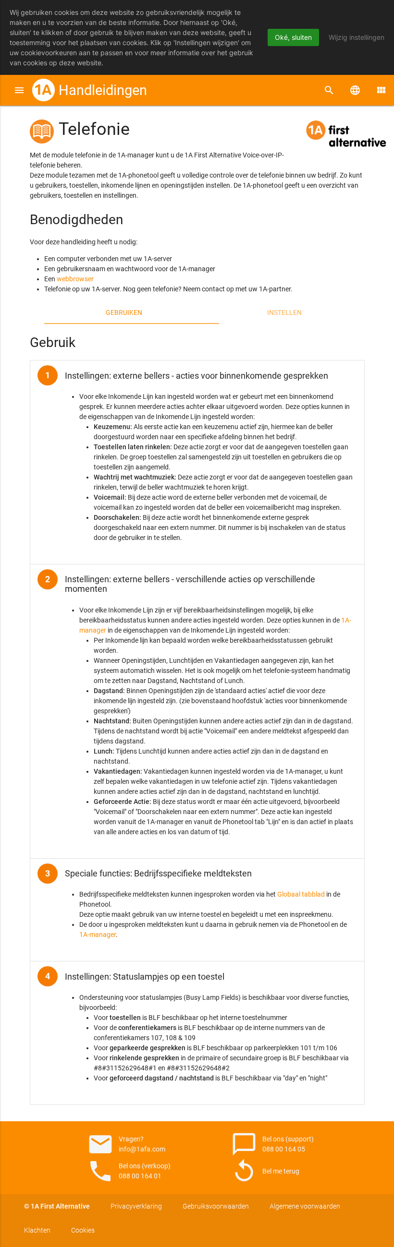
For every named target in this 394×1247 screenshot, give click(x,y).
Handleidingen (103, 90)
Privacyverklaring (136, 1206)
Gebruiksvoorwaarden (216, 1206)
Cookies (83, 1230)
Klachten (37, 1230)
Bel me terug (265, 1171)
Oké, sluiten (293, 37)
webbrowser (75, 279)
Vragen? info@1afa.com (126, 1144)
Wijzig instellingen (356, 37)
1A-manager (97, 934)
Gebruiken (124, 312)
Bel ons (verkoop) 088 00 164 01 (129, 1171)
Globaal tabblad (301, 894)
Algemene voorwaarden (305, 1206)
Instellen (284, 312)
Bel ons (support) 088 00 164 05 (272, 1144)
